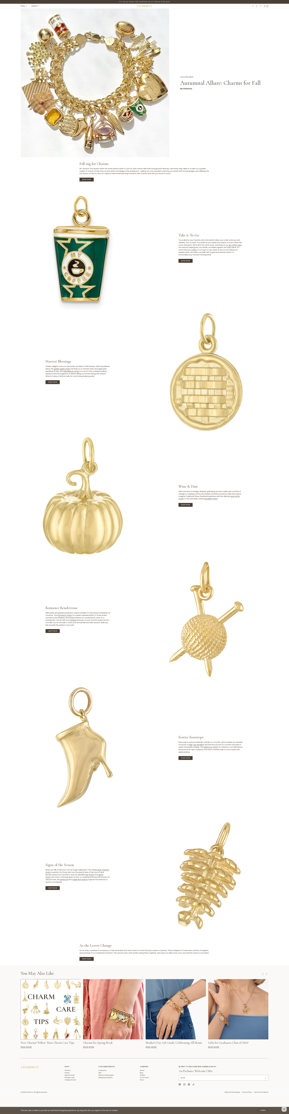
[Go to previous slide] (263, 974)
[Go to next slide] (266, 974)
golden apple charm (62, 369)
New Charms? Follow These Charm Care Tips (47, 1042)
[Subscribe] (265, 1077)
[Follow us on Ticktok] (193, 1084)
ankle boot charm (211, 747)
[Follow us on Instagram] (184, 1084)
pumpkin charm (211, 499)
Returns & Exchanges (232, 1092)
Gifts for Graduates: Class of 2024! (228, 1042)
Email (183, 1078)
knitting (73, 620)
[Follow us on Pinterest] (188, 1084)
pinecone (64, 879)
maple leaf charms (80, 879)
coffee (194, 250)
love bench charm (64, 615)
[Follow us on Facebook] (179, 1084)
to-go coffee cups (233, 245)
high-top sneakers (196, 745)
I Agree (263, 1110)
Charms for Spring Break (98, 1042)
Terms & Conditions (261, 1092)
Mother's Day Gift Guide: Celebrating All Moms (174, 1042)
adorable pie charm (71, 371)
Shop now (86, 179)
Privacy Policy (247, 1092)
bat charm (90, 875)
